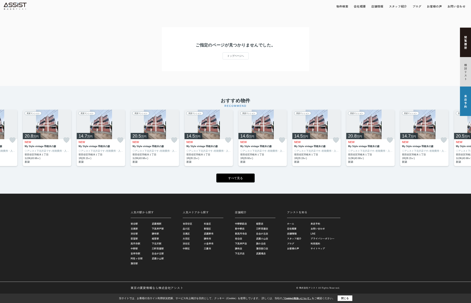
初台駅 (134, 223)
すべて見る (235, 178)
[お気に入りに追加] (12, 140)
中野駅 (134, 248)
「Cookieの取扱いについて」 (297, 298)
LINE (313, 233)
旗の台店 (261, 243)
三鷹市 (207, 248)
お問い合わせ (456, 6)
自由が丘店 (262, 233)
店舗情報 (377, 6)
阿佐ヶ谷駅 (137, 258)
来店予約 (315, 223)
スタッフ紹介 (398, 6)
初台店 (238, 238)
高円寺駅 (135, 243)
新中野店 (240, 228)
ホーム (290, 223)
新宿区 (207, 228)
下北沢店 (240, 253)
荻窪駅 (134, 238)
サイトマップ (318, 248)
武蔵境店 (261, 253)
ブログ (417, 6)
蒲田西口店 (262, 248)
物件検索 (342, 6)
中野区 (186, 248)
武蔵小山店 (262, 238)
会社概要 (360, 6)
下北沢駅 (156, 243)
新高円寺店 (241, 233)
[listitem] (155, 138)
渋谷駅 (134, 233)
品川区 (186, 228)
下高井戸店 (241, 243)
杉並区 (207, 223)
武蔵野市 (208, 233)
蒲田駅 (134, 263)
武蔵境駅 (156, 223)
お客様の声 (434, 6)
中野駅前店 (241, 223)
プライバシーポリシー (322, 238)
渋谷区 (186, 243)
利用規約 (315, 243)
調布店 (238, 248)
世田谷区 (187, 223)
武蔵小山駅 (158, 258)
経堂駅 (155, 238)
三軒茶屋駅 (158, 248)
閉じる (345, 298)
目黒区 (186, 233)
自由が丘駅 (158, 253)
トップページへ (235, 55)
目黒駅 (134, 228)
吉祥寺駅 (135, 253)
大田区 (186, 238)
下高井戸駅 (158, 228)
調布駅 (155, 233)
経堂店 (259, 223)
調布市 (207, 238)
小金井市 (208, 243)
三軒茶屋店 (262, 228)
